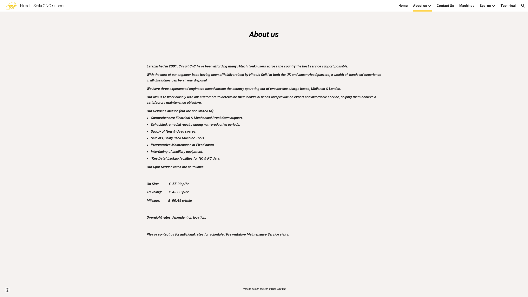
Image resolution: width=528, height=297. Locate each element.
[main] (264, 34)
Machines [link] (466, 6)
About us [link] (420, 6)
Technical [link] (508, 6)
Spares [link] (485, 6)
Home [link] (403, 6)
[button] (523, 6)
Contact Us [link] (445, 6)
